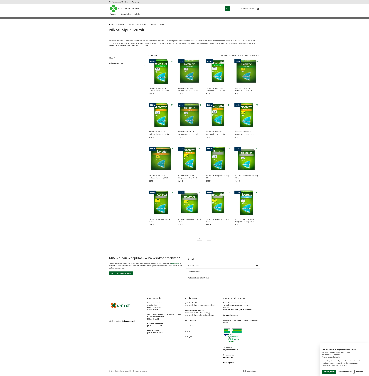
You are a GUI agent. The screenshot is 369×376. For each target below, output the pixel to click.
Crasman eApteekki (140, 371)
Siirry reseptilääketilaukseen (121, 273)
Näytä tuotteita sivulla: (228, 55)
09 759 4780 (193, 303)
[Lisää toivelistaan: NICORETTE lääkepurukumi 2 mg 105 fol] (229, 149)
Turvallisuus (193, 259)
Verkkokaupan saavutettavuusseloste (236, 305)
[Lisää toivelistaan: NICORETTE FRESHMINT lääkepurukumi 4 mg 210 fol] (257, 61)
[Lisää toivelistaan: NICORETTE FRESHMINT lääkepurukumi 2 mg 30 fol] (229, 61)
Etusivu (111, 24)
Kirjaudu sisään (248, 9)
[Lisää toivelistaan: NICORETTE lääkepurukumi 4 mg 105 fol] (172, 192)
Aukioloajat (136, 2)
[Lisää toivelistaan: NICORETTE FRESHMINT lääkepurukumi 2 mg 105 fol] (172, 61)
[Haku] (227, 8)
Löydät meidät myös (122, 321)
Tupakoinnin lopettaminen (137, 24)
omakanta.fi (175, 263)
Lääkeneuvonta (194, 271)
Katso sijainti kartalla (154, 303)
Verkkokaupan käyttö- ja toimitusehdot (237, 310)
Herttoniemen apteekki (129, 8)
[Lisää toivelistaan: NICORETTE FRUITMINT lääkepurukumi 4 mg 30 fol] (200, 149)
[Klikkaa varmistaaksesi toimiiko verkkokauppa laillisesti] (241, 335)
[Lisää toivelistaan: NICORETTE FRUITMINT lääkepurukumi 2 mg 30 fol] (229, 105)
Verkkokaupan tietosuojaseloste (235, 303)
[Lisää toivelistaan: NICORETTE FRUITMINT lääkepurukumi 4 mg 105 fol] (257, 105)
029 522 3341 (228, 357)
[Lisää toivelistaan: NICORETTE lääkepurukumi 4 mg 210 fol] (200, 192)
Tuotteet (113, 14)
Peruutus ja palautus (230, 315)
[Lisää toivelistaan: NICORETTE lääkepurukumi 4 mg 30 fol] (229, 192)
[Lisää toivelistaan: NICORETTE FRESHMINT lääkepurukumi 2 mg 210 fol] (200, 61)
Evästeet (226, 307)
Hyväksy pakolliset (345, 372)
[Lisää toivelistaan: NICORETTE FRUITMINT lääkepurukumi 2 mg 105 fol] (172, 105)
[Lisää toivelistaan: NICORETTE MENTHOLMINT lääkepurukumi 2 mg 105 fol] (257, 192)
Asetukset (359, 372)
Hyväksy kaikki (329, 372)
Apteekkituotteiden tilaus (198, 278)
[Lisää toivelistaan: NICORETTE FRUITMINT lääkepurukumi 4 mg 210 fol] (172, 149)
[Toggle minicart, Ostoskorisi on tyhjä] (257, 8)
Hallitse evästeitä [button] (249, 371)
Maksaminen (193, 265)
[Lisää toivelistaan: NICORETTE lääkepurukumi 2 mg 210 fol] (257, 149)
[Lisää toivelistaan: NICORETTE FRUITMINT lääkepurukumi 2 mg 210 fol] (200, 105)
